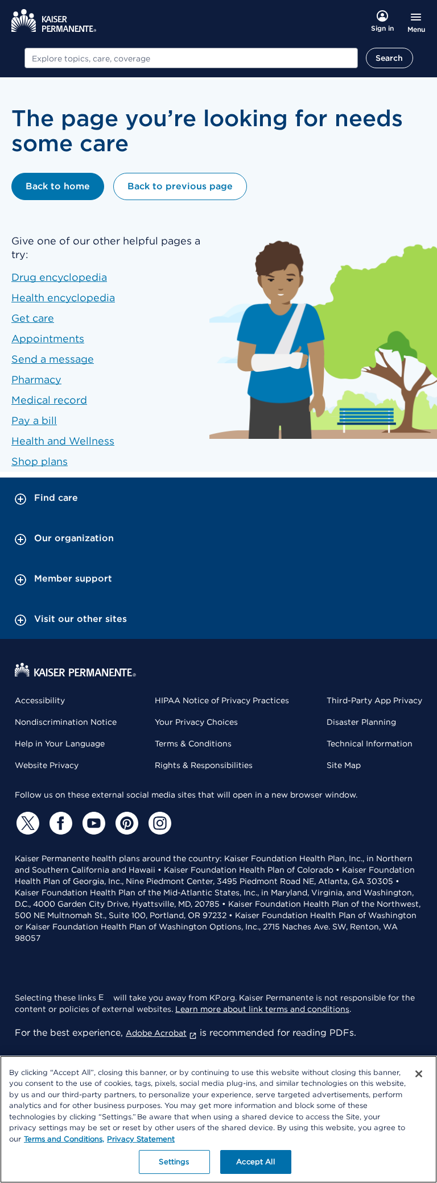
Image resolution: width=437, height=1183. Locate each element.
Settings (174, 1161)
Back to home (58, 186)
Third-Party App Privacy (374, 700)
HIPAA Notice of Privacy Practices (222, 700)
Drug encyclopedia (59, 277)
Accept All (255, 1161)
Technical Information (370, 743)
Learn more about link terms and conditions (262, 1009)
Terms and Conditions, (64, 1139)
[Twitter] (26, 823)
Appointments (47, 338)
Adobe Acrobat (156, 1032)
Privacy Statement (141, 1139)
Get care (32, 318)
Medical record (49, 400)
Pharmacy (36, 379)
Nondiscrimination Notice (66, 722)
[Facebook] (59, 823)
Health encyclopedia (63, 298)
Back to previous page (180, 186)
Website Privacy (47, 765)
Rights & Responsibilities (204, 765)
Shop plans (39, 461)
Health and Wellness (62, 441)
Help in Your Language (60, 743)
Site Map (344, 765)
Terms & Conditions (193, 743)
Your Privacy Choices (196, 722)
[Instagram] (158, 823)
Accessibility (40, 700)
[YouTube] (92, 823)
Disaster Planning (361, 722)
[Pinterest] (125, 823)
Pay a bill (34, 420)
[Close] (418, 1073)
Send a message (52, 359)
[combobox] (191, 58)
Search (389, 58)
